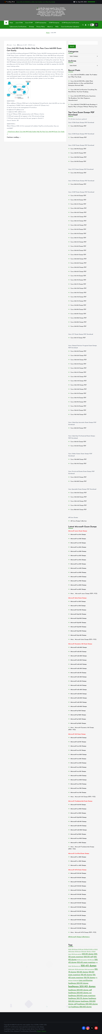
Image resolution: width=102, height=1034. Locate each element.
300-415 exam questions (89, 969)
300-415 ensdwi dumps (79, 969)
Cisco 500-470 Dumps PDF (79, 380)
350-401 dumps (86, 975)
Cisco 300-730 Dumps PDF (78, 297)
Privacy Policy (40, 26)
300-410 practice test (76, 966)
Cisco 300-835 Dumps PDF (78, 326)
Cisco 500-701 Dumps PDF (78, 393)
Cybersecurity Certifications (18, 26)
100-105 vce (91, 949)
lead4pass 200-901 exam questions (81, 995)
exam (10, 45)
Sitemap (31, 26)
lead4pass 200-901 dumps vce (80, 993)
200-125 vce (89, 951)
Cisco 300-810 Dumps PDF (78, 309)
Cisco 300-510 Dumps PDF (78, 233)
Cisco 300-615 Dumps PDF (78, 254)
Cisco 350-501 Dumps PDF (78, 229)
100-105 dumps (75, 949)
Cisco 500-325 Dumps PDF (79, 368)
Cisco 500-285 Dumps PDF (79, 481)
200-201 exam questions (76, 954)
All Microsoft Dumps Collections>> (79, 936)
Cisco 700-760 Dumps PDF (79, 414)
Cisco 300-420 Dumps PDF (79, 208)
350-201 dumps (82, 972)
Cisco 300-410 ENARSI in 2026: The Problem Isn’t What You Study (36, 2)
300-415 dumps (88, 966)
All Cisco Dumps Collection (79, 521)
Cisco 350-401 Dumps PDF (78, 195)
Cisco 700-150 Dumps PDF (78, 406)
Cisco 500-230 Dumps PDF (79, 355)
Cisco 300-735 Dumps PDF (78, 301)
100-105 (69, 949)
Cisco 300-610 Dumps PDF (78, 250)
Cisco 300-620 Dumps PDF (79, 259)
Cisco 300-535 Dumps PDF (78, 242)
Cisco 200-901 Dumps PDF (78, 126)
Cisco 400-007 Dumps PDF (79, 137)
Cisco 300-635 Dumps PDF (78, 271)
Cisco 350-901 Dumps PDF (78, 161)
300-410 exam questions (86, 962)
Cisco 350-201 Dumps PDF (78, 446)
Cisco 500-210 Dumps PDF (78, 351)
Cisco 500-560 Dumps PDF (79, 389)
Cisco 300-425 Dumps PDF (79, 212)
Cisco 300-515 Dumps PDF (78, 237)
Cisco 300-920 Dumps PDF (79, 157)
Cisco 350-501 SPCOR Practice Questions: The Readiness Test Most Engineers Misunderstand (82, 98)
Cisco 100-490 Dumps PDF (78, 172)
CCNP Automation (40, 22)
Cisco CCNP (29, 22)
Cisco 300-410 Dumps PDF (78, 200)
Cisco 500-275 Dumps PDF (79, 477)
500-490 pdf (75, 980)
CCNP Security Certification (70, 22)
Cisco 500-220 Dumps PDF (79, 497)
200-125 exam (78, 951)
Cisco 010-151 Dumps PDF (78, 337)
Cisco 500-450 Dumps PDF (79, 505)
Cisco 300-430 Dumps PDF (79, 216)
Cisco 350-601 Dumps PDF (78, 246)
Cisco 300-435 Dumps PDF (78, 221)
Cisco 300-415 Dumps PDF (78, 204)
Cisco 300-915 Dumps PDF (78, 153)
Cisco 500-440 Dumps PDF (79, 501)
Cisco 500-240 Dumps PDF (79, 359)
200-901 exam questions (82, 959)
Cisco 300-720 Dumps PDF (79, 288)
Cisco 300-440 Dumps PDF (79, 225)
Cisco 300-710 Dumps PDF (78, 280)
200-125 (96, 949)
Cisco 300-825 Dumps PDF (79, 322)
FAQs (57, 26)
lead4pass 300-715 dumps (78, 998)
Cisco (14, 45)
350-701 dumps (89, 977)
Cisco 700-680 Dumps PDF (79, 459)
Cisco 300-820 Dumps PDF (79, 318)
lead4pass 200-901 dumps (82, 986)
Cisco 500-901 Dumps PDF (78, 402)
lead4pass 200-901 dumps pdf (80, 990)
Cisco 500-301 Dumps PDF (78, 364)
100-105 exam (81, 949)
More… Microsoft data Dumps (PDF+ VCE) (83, 639)
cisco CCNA (19, 22)
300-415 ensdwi (71, 969)
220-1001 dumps (90, 959)
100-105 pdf (86, 949)
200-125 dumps (71, 951)
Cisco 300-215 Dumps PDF (78, 441)
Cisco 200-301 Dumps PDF (78, 184)
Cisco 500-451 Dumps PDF (78, 372)
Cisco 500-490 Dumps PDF (79, 385)
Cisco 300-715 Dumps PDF (78, 284)
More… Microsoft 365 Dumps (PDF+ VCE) (83, 796)
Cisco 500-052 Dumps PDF (79, 492)
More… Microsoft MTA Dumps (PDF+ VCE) (83, 932)
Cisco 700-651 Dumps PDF (78, 410)
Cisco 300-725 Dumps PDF (78, 292)
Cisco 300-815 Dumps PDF (78, 313)
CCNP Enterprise (54, 22)
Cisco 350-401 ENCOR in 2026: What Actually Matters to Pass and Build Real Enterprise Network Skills (80, 83)
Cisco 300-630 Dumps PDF (79, 267)
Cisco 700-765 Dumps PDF (78, 463)
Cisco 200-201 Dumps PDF (78, 428)
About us (50, 26)
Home (11, 22)
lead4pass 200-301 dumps (78, 983)
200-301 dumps (88, 954)
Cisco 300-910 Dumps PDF (78, 148)
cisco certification (86, 980)
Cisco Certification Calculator (70, 26)
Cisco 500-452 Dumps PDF (79, 376)
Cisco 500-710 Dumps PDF (78, 397)
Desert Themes (41, 1031)
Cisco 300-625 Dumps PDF (79, 263)
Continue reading (13, 137)
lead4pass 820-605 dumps (81, 1007)
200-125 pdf (83, 951)
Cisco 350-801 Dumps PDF (78, 305)
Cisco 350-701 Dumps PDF (78, 275)
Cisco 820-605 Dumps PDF (79, 509)
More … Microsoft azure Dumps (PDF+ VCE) (84, 593)
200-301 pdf (88, 957)
